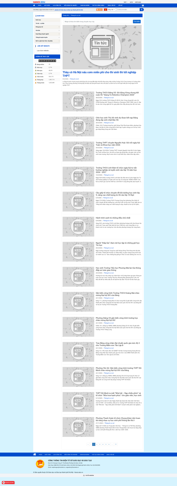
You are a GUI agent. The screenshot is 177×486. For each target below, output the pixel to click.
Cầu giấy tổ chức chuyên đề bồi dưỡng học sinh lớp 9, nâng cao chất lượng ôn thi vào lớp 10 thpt (118, 194)
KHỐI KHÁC (138, 2)
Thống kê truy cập (42, 56)
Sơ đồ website (89, 475)
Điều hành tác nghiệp (70, 5)
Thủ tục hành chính (98, 5)
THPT (125, 2)
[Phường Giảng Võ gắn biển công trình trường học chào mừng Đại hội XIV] (78, 327)
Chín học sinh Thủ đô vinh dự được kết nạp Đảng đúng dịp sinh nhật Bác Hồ (117, 119)
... (112, 444)
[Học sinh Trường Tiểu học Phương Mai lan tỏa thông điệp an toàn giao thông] (78, 277)
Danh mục (38, 20)
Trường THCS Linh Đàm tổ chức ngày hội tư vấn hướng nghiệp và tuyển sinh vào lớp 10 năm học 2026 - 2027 (116, 170)
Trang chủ (66, 15)
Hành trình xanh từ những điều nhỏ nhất (113, 218)
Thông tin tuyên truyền (41, 37)
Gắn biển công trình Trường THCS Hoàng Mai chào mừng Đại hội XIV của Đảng (117, 294)
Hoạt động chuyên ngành (42, 34)
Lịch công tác (57, 5)
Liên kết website (43, 46)
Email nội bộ (111, 5)
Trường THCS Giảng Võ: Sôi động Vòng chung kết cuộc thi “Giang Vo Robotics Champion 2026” (117, 94)
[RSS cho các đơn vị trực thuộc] (99, 9)
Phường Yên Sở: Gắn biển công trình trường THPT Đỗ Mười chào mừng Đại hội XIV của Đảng (118, 369)
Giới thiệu (47, 5)
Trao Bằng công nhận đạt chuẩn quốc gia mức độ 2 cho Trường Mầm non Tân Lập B (118, 344)
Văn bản (38, 30)
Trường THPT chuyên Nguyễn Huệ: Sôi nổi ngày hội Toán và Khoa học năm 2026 (118, 144)
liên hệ (120, 5)
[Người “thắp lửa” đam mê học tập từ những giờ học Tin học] (78, 252)
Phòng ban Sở (39, 27)
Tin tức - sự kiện (40, 23)
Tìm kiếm (137, 21)
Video (39, 5)
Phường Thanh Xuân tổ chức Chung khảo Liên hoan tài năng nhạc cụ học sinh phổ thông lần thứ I (118, 419)
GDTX (131, 2)
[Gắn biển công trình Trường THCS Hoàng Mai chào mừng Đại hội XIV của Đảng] (78, 302)
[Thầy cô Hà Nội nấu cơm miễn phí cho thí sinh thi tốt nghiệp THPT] (102, 47)
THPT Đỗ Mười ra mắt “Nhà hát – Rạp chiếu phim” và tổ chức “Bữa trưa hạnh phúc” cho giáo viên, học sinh (118, 394)
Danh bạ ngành (84, 5)
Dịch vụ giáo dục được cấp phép (44, 41)
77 (116, 444)
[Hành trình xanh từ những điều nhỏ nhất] (78, 227)
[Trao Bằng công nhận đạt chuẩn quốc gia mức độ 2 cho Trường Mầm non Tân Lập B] (78, 352)
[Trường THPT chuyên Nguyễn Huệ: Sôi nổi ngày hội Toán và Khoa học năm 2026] (78, 151)
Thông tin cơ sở (75, 15)
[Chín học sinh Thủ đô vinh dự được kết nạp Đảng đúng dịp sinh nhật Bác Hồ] (78, 126)
